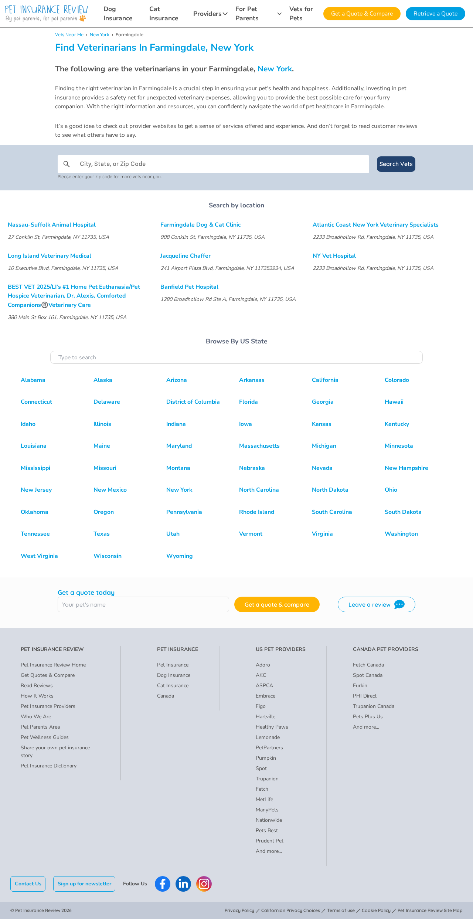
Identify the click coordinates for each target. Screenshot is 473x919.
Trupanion (267, 778)
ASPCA (264, 685)
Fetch (262, 789)
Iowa (245, 424)
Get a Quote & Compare (362, 14)
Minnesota (399, 446)
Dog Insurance (117, 13)
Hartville (265, 716)
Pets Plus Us (368, 716)
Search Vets (396, 163)
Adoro (263, 664)
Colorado (397, 380)
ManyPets (267, 809)
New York (99, 34)
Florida (248, 402)
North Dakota (330, 490)
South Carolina (332, 512)
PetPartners (269, 747)
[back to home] (46, 13)
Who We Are (36, 716)
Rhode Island (256, 512)
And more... (269, 851)
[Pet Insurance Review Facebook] (162, 884)
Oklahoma (34, 512)
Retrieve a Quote (435, 14)
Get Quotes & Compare (48, 675)
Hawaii (394, 402)
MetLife (264, 799)
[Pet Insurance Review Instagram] (204, 884)
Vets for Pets (301, 13)
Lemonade (268, 737)
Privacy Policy (239, 910)
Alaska (102, 380)
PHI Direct (365, 695)
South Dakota (403, 512)
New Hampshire (406, 468)
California (325, 380)
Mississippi (35, 468)
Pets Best (267, 830)
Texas (101, 534)
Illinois (102, 424)
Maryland (179, 446)
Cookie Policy (376, 910)
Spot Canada (367, 675)
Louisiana (34, 446)
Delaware (106, 402)
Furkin (360, 685)
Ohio (391, 490)
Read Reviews (37, 685)
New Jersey (36, 490)
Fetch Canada (368, 664)
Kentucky (397, 424)
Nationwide (269, 820)
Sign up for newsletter (84, 883)
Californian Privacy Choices (290, 910)
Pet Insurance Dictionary (48, 765)
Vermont (250, 534)
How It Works (37, 695)
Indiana (176, 424)
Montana (178, 468)
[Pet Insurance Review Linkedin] (183, 884)
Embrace (265, 695)
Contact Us (28, 883)
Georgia (323, 402)
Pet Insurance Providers (48, 706)
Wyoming (179, 556)
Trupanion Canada (373, 706)
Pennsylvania (184, 512)
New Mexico (110, 490)
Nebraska (252, 468)
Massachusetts (259, 446)
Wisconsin (107, 556)
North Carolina (259, 490)
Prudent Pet (269, 840)
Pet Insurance (172, 664)
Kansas (321, 424)
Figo (261, 706)
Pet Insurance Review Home (53, 664)
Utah (173, 534)
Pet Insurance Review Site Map (430, 910)
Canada (165, 695)
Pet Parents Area (40, 726)
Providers (207, 13)
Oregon (103, 512)
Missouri (104, 468)
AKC (261, 675)
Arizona (176, 380)
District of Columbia (193, 402)
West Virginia (39, 556)
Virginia (322, 534)
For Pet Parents (247, 13)
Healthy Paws (272, 726)
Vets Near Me (69, 34)
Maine (101, 446)
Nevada (322, 468)
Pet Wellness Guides (45, 737)
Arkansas (252, 380)
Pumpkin (266, 758)
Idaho (28, 424)
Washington (401, 534)
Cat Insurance (163, 13)
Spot (261, 768)
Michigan (324, 446)
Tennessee (35, 534)
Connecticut (36, 402)
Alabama (33, 380)
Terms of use (341, 910)
